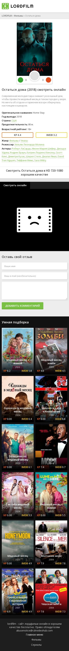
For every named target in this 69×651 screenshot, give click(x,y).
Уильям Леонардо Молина (29, 144)
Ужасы (24, 140)
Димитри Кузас (16, 156)
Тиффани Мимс (25, 160)
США (14, 120)
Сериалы (36, 644)
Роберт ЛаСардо (21, 148)
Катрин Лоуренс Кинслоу (41, 152)
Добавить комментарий (22, 305)
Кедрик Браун (18, 152)
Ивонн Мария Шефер (44, 148)
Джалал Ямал (49, 156)
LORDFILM (7, 15)
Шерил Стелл (33, 156)
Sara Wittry (40, 160)
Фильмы (18, 15)
